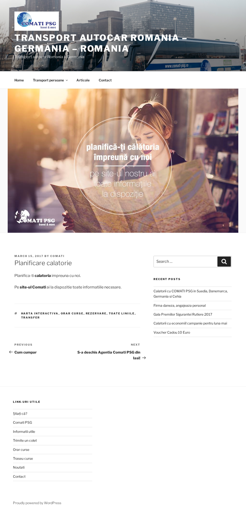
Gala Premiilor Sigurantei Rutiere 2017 (183, 314)
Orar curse (21, 449)
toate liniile (122, 313)
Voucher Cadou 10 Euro (172, 332)
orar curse (72, 313)
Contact (105, 80)
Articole (83, 80)
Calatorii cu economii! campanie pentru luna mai (190, 323)
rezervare (96, 313)
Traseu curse (23, 458)
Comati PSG (22, 422)
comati (57, 256)
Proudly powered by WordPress (37, 503)
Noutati (19, 467)
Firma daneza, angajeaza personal (180, 305)
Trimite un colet (25, 440)
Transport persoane (48, 80)
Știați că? (20, 413)
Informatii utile (24, 431)
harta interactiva (40, 313)
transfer (30, 317)
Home (19, 80)
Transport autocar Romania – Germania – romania (101, 43)
